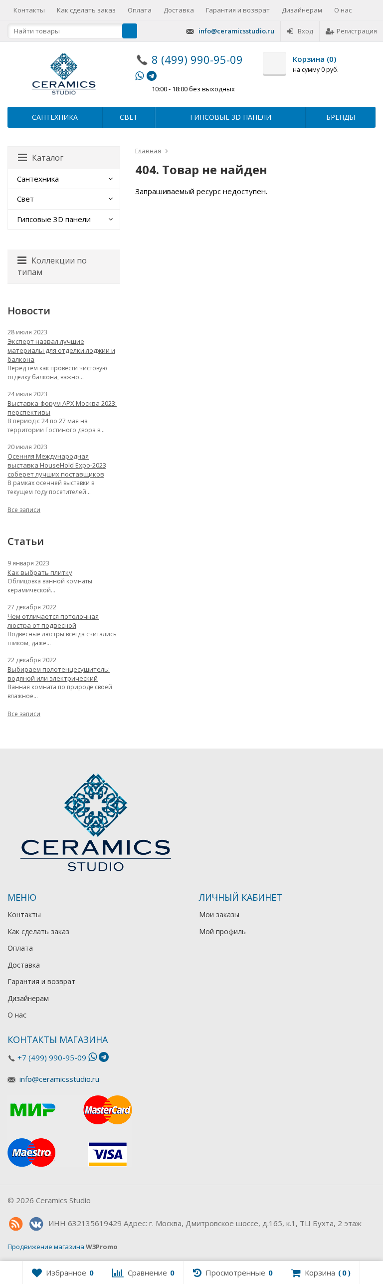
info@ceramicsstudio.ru (236, 30)
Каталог (47, 157)
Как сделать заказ (86, 9)
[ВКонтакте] (36, 1224)
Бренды (340, 117)
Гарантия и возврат (238, 9)
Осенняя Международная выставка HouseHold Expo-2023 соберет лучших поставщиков (56, 465)
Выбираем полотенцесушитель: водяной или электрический (58, 674)
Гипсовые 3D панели (230, 117)
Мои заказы (219, 914)
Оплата (140, 9)
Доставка (179, 9)
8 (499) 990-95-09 (197, 59)
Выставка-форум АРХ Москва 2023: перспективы (62, 408)
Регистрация (357, 30)
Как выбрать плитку (39, 572)
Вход (305, 30)
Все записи (23, 510)
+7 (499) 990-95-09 (51, 1057)
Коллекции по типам (52, 266)
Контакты (29, 9)
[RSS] (15, 1224)
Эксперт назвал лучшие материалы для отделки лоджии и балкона (61, 350)
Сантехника (55, 117)
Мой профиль (222, 931)
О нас (343, 9)
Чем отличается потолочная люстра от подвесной (53, 621)
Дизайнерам (302, 9)
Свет (129, 117)
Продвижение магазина (45, 1246)
